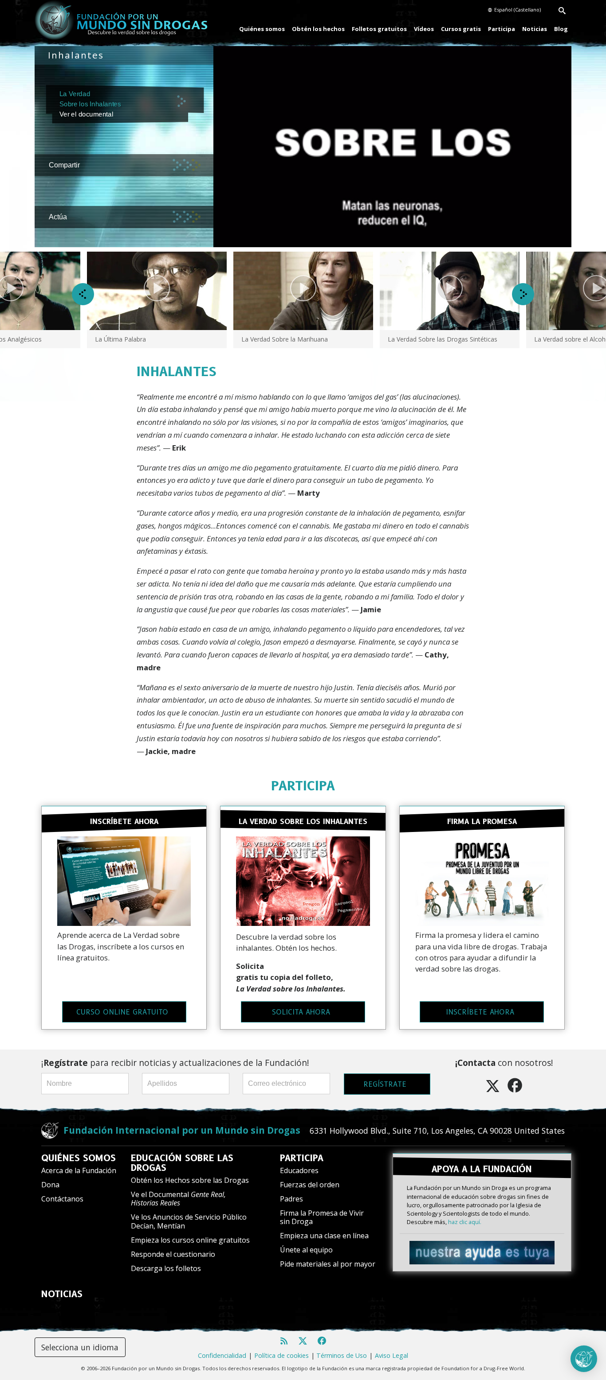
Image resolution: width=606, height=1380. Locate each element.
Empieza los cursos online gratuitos (190, 1240)
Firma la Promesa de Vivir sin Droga (322, 1217)
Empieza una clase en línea (324, 1235)
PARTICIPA (303, 785)
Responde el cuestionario (173, 1254)
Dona (50, 1185)
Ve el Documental (178, 1199)
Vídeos (424, 29)
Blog (561, 29)
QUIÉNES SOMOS (78, 1158)
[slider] (384, 240)
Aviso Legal (391, 1355)
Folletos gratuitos (379, 29)
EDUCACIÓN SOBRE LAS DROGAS (182, 1163)
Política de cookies (281, 1355)
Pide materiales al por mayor (327, 1264)
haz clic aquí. (464, 1222)
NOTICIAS (62, 1294)
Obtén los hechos (318, 29)
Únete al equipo (306, 1250)
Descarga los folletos (166, 1268)
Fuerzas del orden (309, 1185)
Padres (291, 1199)
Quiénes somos (262, 29)
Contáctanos (62, 1199)
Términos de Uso (341, 1355)
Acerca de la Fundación (78, 1170)
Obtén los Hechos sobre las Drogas (190, 1180)
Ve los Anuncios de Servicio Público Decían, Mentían (189, 1221)
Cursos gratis (461, 29)
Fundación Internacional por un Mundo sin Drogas (181, 1130)
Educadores (299, 1170)
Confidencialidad (222, 1355)
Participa (501, 29)
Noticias (534, 29)
